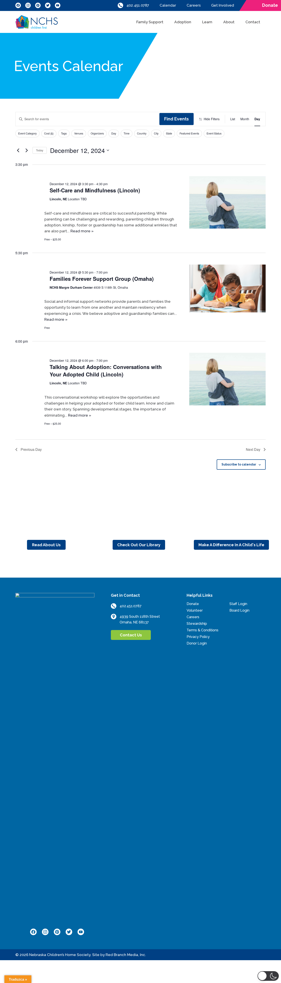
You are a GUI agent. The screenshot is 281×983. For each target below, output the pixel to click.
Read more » (82, 231)
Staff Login (238, 604)
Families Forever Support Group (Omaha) (102, 278)
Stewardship (197, 623)
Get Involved (222, 5)
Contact (252, 22)
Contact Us (131, 635)
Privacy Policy (198, 637)
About (228, 22)
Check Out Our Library (138, 545)
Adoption (182, 22)
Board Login (239, 610)
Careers (194, 5)
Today (39, 150)
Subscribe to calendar (239, 464)
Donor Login (197, 643)
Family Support (149, 22)
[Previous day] (18, 150)
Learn (207, 22)
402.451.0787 (137, 5)
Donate (193, 604)
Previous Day (31, 449)
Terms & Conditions (202, 630)
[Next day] (26, 150)
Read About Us (46, 545)
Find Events (176, 119)
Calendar (168, 5)
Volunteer (195, 610)
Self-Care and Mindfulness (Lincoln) (95, 190)
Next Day (253, 449)
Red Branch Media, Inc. (126, 955)
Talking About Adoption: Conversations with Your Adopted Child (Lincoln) (106, 370)
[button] (268, 976)
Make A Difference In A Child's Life (231, 545)
